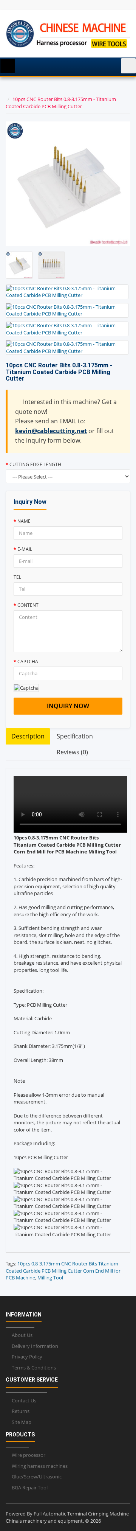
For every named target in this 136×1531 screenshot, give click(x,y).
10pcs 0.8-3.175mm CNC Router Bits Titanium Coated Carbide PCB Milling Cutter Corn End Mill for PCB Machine (63, 1270)
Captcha (27, 661)
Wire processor (28, 1455)
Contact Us (24, 1400)
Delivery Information (35, 1346)
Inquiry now (68, 706)
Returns (20, 1411)
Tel (17, 577)
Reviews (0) (72, 752)
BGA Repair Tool (30, 1487)
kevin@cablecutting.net (51, 431)
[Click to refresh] (26, 688)
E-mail (24, 549)
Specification (75, 736)
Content (28, 605)
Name (24, 521)
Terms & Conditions (34, 1367)
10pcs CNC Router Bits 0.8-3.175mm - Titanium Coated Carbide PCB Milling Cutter (61, 103)
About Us (22, 1335)
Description (28, 736)
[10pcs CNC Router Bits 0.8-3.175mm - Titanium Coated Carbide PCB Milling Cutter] (19, 265)
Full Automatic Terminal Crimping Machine (81, 1513)
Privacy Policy (27, 1356)
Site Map (21, 1422)
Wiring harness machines (40, 1466)
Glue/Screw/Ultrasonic (37, 1476)
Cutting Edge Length (35, 464)
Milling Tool (50, 1277)
